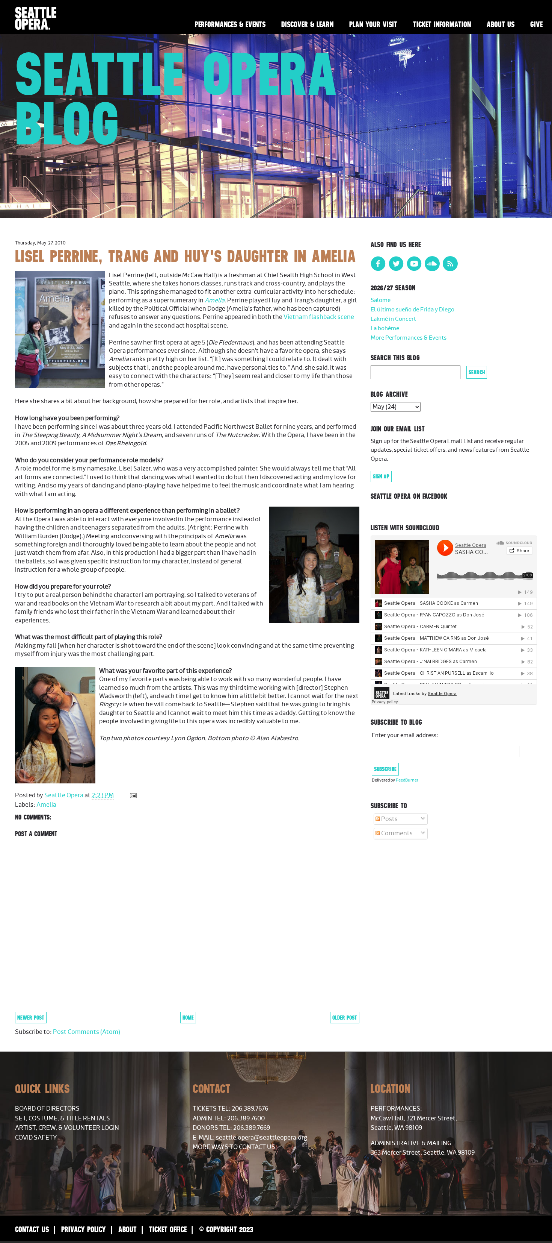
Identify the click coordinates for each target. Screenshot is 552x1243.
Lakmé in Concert (393, 319)
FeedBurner (407, 780)
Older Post (344, 1017)
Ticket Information (442, 24)
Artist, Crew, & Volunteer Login (67, 1128)
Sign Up (381, 476)
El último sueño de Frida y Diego (412, 310)
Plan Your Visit (373, 24)
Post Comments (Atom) (86, 1032)
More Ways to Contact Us (234, 1147)
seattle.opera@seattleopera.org (261, 1138)
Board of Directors (47, 1109)
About (127, 1229)
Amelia (215, 300)
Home (188, 1017)
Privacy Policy (83, 1229)
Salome (381, 300)
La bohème (385, 328)
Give (536, 24)
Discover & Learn (307, 24)
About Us (500, 24)
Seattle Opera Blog (176, 98)
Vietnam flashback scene (319, 317)
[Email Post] (132, 795)
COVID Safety (36, 1138)
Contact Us (32, 1229)
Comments (396, 833)
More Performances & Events (408, 338)
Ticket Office (168, 1229)
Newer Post (30, 1017)
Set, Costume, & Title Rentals (62, 1118)
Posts (389, 819)
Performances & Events (230, 24)
